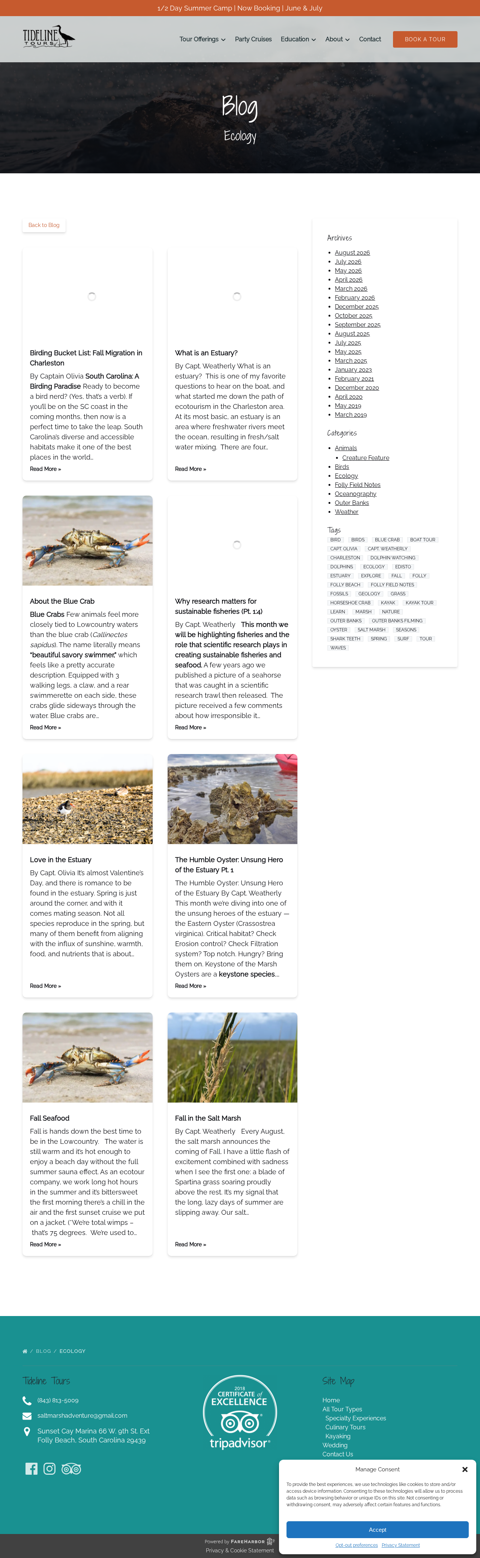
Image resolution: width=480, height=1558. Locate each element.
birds (357, 539)
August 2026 (352, 252)
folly (419, 575)
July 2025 (348, 342)
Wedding (335, 1445)
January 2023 (353, 369)
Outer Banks (352, 502)
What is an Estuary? (206, 353)
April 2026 (349, 279)
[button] (465, 1469)
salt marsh (372, 630)
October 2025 (353, 315)
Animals (346, 448)
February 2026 (355, 297)
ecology (374, 566)
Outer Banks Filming (397, 621)
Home (331, 1400)
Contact (370, 39)
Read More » (45, 469)
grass (398, 593)
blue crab (387, 539)
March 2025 (351, 360)
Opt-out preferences (357, 1545)
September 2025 (358, 324)
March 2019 (351, 414)
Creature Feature (365, 457)
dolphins (341, 566)
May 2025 (348, 351)
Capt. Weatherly (388, 548)
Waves (338, 648)
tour (426, 639)
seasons (406, 630)
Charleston (345, 557)
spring (379, 639)
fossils (339, 593)
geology (369, 593)
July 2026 (348, 261)
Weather (346, 511)
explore (371, 575)
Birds (342, 466)
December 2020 (357, 387)
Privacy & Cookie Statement (240, 1550)
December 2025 (357, 306)
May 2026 (348, 270)
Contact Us (337, 1454)
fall (397, 575)
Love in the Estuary (61, 860)
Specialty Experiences (356, 1418)
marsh (364, 611)
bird (335, 539)
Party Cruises (253, 39)
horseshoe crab (350, 602)
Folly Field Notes (358, 484)
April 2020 (349, 396)
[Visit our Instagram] (50, 1469)
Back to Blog (44, 225)
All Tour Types (342, 1409)
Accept (377, 1529)
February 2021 (354, 378)
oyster (338, 630)
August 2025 (352, 333)
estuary (340, 575)
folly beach (345, 584)
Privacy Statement (401, 1545)
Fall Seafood (49, 1118)
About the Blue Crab (62, 601)
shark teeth (345, 639)
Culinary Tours (346, 1427)
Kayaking (338, 1436)
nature (391, 611)
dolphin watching (393, 557)
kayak (388, 602)
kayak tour (420, 602)
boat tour (422, 539)
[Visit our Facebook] (32, 1469)
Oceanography (355, 493)
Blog (44, 1351)
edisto (403, 566)
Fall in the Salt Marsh (208, 1118)
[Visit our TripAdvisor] (71, 1469)
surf (403, 639)
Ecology (346, 475)
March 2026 (351, 288)
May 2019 (348, 405)
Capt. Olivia (343, 548)
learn (337, 611)
